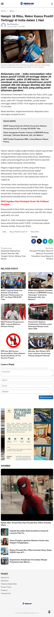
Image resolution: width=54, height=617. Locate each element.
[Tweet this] (39, 241)
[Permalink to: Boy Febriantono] (3, 25)
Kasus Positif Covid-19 (18, 231)
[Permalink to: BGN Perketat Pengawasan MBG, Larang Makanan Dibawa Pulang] (13, 312)
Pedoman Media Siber (9, 584)
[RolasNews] (27, 3)
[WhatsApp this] (50, 241)
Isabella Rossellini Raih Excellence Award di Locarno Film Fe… (29, 532)
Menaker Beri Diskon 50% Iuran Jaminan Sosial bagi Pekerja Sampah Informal (39, 353)
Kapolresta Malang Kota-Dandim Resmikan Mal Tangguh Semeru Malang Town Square (13, 253)
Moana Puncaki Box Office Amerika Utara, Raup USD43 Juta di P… (30, 551)
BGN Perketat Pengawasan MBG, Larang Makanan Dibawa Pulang (12, 324)
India (4, 231)
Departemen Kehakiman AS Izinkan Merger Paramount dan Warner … (28, 561)
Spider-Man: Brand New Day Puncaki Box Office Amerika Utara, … (26, 524)
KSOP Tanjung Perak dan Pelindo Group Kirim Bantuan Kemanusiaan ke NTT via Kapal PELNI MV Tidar (25, 127)
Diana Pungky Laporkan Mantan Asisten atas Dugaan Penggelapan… (29, 541)
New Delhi (35, 231)
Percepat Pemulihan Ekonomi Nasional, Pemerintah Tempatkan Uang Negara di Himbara (41, 253)
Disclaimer (5, 580)
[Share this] (33, 241)
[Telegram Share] (44, 241)
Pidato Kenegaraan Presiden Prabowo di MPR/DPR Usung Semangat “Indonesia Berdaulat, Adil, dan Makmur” (25, 133)
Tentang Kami (6, 593)
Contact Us (5, 577)
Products (4, 590)
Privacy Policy (6, 587)
